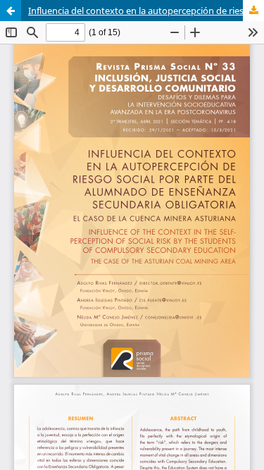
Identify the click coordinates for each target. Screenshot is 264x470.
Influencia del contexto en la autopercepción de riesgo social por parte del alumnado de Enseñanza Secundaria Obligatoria (146, 10)
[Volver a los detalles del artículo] (10, 10)
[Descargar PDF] (253, 10)
